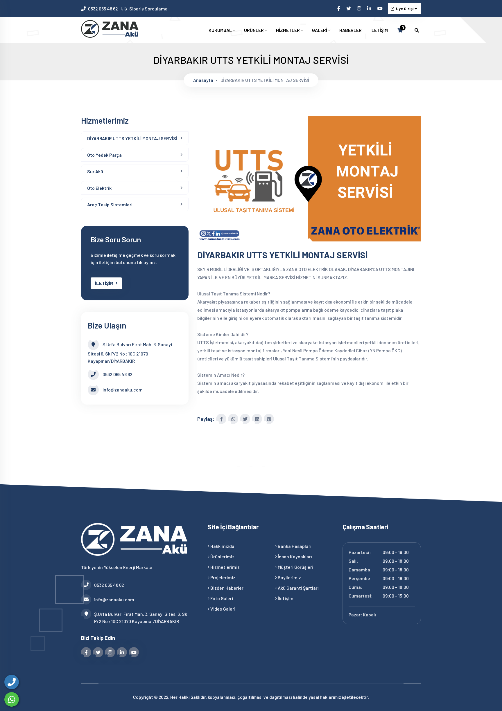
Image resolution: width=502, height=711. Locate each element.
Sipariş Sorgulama (148, 8)
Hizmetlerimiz (224, 567)
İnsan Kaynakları (294, 556)
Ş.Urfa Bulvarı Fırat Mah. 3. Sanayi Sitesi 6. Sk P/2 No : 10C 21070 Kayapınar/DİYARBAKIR (140, 617)
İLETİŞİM (379, 30)
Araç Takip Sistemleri (109, 204)
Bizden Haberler (226, 588)
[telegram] (349, 8)
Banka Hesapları (294, 546)
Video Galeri (222, 608)
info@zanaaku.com (123, 389)
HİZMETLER (288, 30)
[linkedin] (369, 8)
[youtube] (380, 8)
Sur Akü (95, 171)
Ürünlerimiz (221, 556)
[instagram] (359, 8)
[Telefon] (11, 682)
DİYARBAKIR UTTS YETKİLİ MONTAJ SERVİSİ (132, 138)
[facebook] (339, 8)
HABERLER (350, 30)
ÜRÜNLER (254, 30)
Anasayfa (203, 80)
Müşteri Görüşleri (295, 567)
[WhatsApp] (11, 699)
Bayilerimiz (289, 577)
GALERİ (320, 30)
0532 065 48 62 (103, 8)
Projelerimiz (222, 577)
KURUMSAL (221, 30)
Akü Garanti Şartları (298, 588)
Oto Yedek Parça (104, 155)
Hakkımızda (221, 546)
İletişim (285, 598)
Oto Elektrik (99, 188)
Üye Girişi (405, 8)
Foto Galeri (221, 598)
